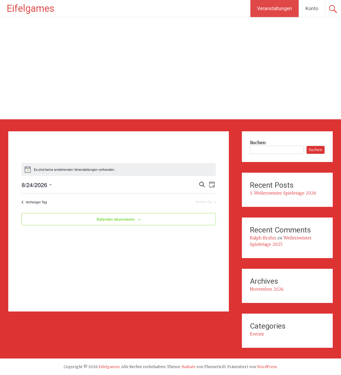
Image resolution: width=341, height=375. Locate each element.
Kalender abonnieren (116, 219)
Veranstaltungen (274, 8)
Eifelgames (30, 8)
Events (257, 334)
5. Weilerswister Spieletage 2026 (283, 193)
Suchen (258, 142)
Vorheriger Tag (36, 202)
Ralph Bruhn (263, 237)
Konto (312, 8)
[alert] (119, 169)
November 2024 (267, 289)
